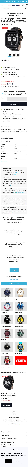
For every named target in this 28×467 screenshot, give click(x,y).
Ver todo (14, 270)
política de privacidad (11, 457)
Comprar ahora (14, 104)
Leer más (11, 213)
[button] (24, 39)
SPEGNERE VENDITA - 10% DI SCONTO (14, 1)
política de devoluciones (18, 192)
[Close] (21, 450)
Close (26, 1)
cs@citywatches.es (16, 172)
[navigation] (9, 55)
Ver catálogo (2, 5)
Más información (17, 94)
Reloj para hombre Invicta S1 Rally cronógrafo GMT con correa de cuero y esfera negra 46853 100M (8, 396)
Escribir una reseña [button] (14, 283)
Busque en (25, 8)
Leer (3, 161)
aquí (15, 174)
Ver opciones (6, 405)
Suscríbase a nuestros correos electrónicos (8, 445)
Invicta (7, 24)
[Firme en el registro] (23, 5)
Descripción (5, 127)
